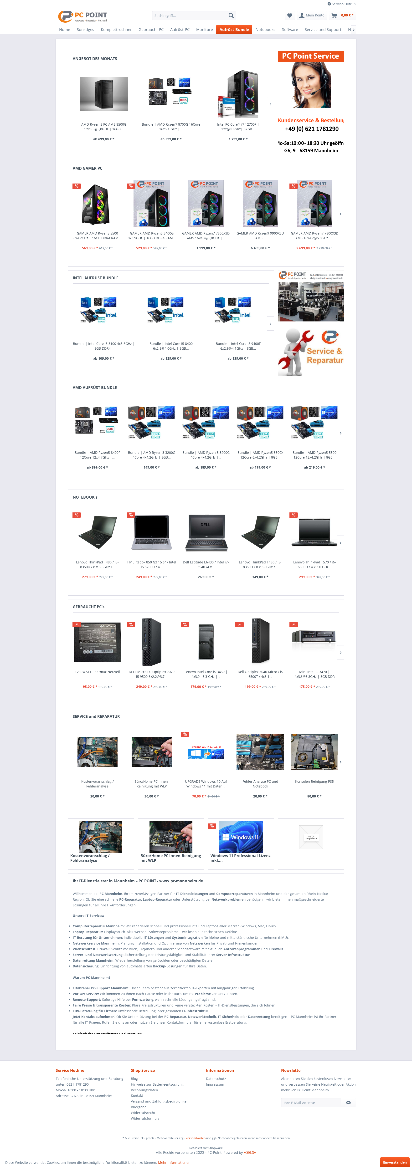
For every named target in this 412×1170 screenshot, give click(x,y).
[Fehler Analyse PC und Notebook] (260, 752)
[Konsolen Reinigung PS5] (314, 752)
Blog (134, 1078)
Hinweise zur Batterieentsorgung (157, 1084)
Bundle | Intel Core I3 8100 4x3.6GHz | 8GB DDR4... (104, 346)
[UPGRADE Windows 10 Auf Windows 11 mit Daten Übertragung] (206, 752)
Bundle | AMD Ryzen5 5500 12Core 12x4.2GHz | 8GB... (314, 455)
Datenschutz (216, 1078)
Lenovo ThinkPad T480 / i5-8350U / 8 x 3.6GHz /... (97, 564)
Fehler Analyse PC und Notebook (260, 783)
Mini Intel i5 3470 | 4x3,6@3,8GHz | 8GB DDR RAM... (314, 674)
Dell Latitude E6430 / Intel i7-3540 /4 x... (206, 564)
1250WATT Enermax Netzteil (97, 671)
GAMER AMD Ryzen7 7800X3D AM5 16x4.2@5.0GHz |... (314, 235)
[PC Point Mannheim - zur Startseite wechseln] (82, 17)
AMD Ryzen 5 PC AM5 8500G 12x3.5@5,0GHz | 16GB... (103, 126)
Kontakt (137, 1095)
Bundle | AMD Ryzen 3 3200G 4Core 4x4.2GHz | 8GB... (151, 455)
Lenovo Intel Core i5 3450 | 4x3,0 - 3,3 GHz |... (206, 674)
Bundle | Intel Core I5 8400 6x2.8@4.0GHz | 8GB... (171, 346)
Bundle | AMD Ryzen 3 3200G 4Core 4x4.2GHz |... (206, 455)
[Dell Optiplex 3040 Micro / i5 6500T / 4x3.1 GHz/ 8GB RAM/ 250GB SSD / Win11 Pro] (260, 642)
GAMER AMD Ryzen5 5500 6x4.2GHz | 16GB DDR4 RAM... (97, 235)
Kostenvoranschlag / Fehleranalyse (90, 858)
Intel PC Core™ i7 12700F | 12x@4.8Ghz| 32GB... (238, 126)
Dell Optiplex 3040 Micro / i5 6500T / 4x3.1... (260, 674)
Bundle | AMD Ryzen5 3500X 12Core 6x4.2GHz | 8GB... (260, 455)
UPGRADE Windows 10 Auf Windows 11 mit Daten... (206, 783)
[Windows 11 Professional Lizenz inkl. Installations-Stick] (241, 837)
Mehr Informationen (174, 1162)
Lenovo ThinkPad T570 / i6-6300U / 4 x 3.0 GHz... (314, 564)
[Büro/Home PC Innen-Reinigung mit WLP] (171, 837)
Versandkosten (196, 1138)
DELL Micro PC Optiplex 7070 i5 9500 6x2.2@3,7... (152, 674)
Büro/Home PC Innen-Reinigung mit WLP (170, 858)
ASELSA (250, 1152)
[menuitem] (194, 15)
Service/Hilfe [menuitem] (342, 4)
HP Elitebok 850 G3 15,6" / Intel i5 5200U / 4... (151, 564)
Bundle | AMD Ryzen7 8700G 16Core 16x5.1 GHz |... (171, 126)
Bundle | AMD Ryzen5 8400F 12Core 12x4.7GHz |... (97, 455)
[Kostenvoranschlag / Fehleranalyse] (101, 837)
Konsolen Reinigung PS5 (314, 781)
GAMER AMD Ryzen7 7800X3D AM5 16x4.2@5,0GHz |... (206, 235)
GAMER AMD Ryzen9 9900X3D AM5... (260, 235)
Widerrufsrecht (143, 1112)
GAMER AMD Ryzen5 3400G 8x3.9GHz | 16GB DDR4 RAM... (152, 235)
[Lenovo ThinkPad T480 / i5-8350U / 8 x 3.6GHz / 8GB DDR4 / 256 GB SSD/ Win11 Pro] (97, 532)
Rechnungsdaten (144, 1090)
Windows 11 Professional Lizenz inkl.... (241, 858)
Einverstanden (395, 1162)
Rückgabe (138, 1107)
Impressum (215, 1084)
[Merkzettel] (290, 15)
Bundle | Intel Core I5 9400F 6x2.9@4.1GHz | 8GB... (238, 346)
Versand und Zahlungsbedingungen (160, 1101)
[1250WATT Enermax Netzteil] (97, 642)
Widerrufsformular (146, 1118)
